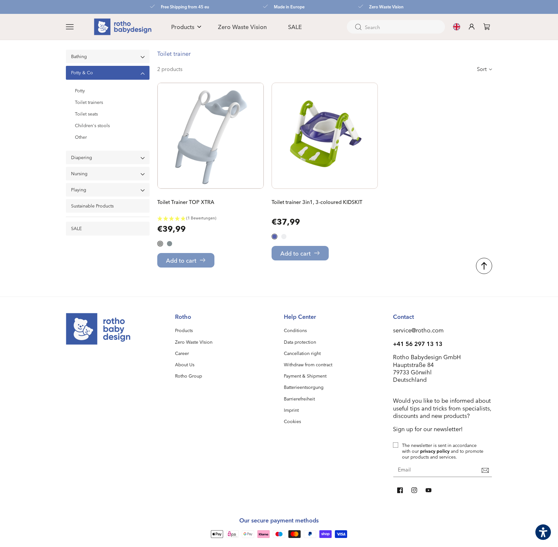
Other (81, 137)
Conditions (295, 330)
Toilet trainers (89, 102)
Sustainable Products (92, 206)
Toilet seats (86, 114)
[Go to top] (484, 266)
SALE (76, 228)
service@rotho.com (418, 330)
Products (184, 330)
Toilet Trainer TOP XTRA (185, 202)
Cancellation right (302, 353)
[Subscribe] (485, 470)
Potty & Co (82, 73)
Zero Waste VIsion (193, 342)
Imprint (291, 410)
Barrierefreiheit (299, 398)
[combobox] (396, 27)
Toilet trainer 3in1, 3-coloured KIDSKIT (317, 202)
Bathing (79, 56)
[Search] (358, 27)
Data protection (300, 342)
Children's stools (92, 125)
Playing (78, 190)
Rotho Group (188, 375)
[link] (486, 27)
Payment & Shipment (305, 375)
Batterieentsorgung (304, 387)
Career (182, 353)
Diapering (81, 157)
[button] (77, 26)
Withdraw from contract (308, 364)
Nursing (79, 174)
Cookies (292, 421)
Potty (80, 90)
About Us (184, 364)
